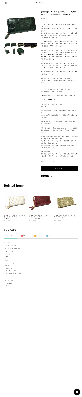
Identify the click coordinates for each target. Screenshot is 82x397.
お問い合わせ (10, 268)
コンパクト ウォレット (13, 248)
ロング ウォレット (12, 245)
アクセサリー (10, 251)
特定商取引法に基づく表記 (14, 273)
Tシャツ (8, 257)
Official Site (10, 285)
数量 (42, 161)
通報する (53, 176)
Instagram (9, 280)
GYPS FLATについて (12, 263)
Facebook (9, 283)
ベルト (8, 254)
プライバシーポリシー (12, 270)
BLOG (8, 265)
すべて (10, 236)
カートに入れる (59, 168)
